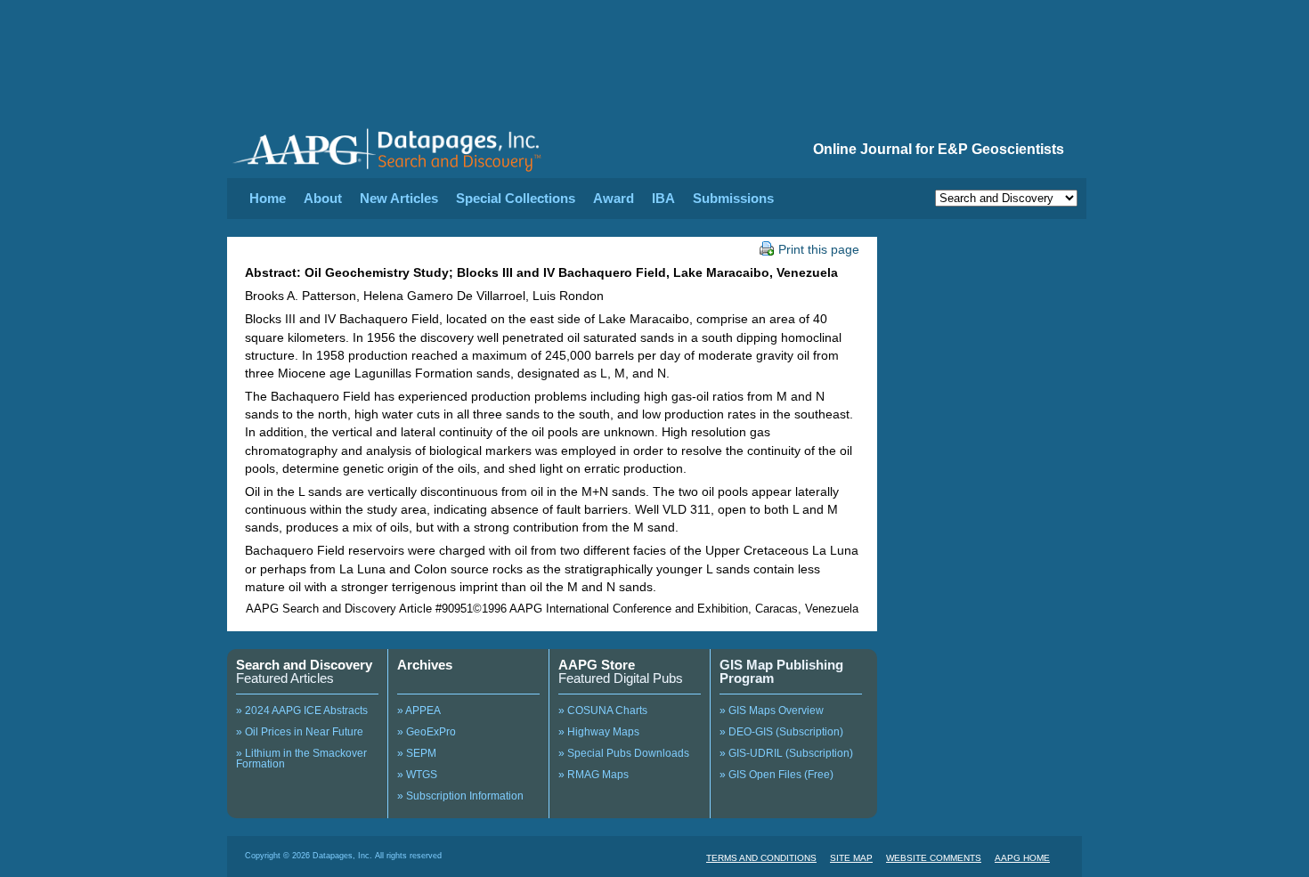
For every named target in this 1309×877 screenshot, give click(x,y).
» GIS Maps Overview (772, 710)
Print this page (818, 249)
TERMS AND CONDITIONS (761, 858)
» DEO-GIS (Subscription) (781, 732)
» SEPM (416, 753)
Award (613, 198)
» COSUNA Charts (602, 710)
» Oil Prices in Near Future (299, 732)
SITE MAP (851, 858)
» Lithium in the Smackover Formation (301, 758)
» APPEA (419, 710)
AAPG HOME (1022, 858)
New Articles (399, 198)
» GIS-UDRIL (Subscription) (786, 753)
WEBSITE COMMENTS (933, 858)
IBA (663, 198)
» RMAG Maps (593, 774)
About (323, 198)
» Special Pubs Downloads (623, 753)
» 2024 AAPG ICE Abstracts (302, 710)
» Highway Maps (598, 732)
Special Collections (515, 198)
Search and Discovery (304, 664)
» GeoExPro (426, 732)
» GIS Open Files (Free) (776, 774)
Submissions (733, 198)
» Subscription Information (460, 796)
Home (267, 198)
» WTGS (417, 774)
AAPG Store (596, 664)
